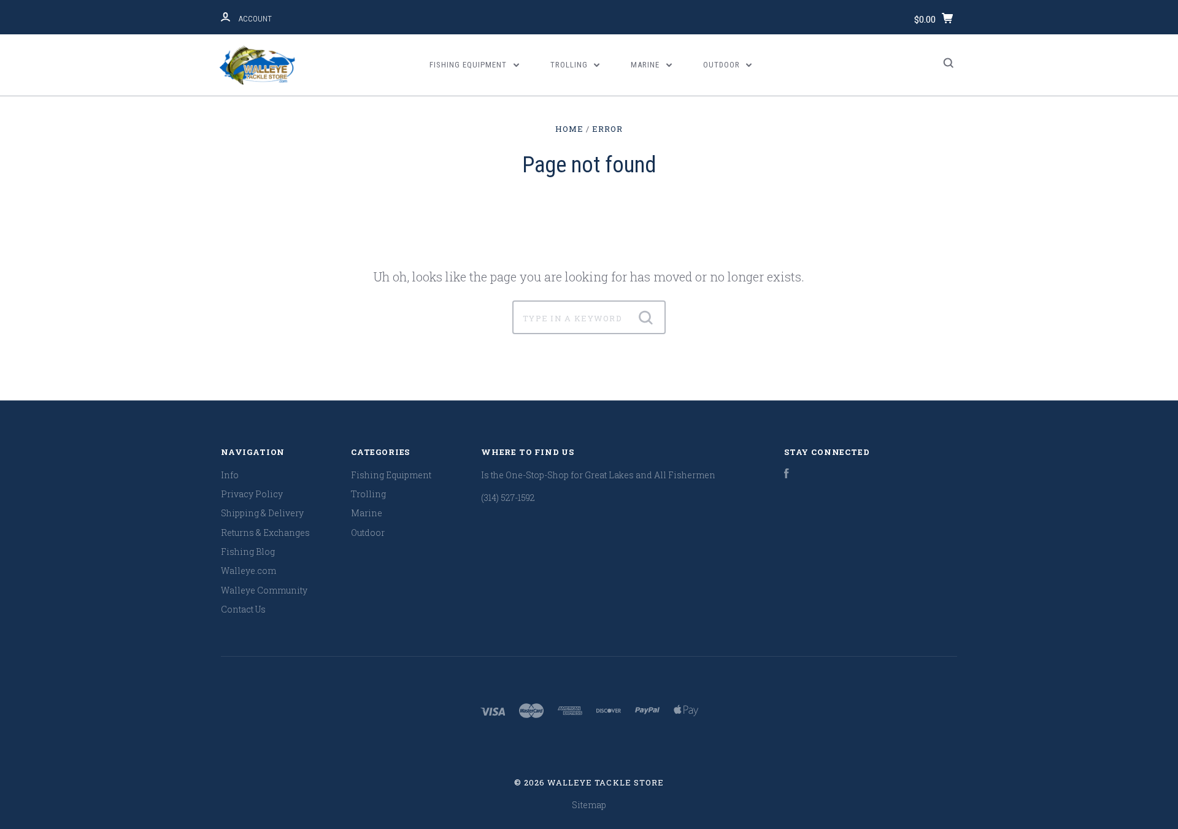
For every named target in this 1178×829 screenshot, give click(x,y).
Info (230, 475)
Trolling (570, 64)
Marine (646, 64)
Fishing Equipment (469, 64)
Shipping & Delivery (262, 513)
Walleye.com (248, 570)
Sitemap (589, 805)
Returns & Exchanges (265, 532)
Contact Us (243, 609)
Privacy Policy (252, 494)
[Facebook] (786, 475)
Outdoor (722, 64)
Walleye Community (264, 590)
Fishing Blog (248, 551)
